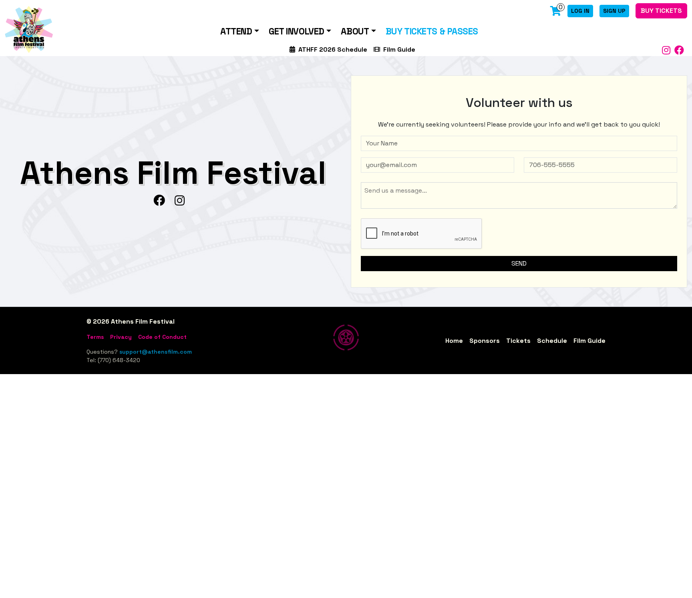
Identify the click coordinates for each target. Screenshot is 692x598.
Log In (580, 10)
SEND (519, 263)
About (355, 31)
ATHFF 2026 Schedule (332, 49)
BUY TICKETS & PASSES (432, 31)
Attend (236, 31)
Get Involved (296, 31)
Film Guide (399, 49)
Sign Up (614, 10)
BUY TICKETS (661, 10)
